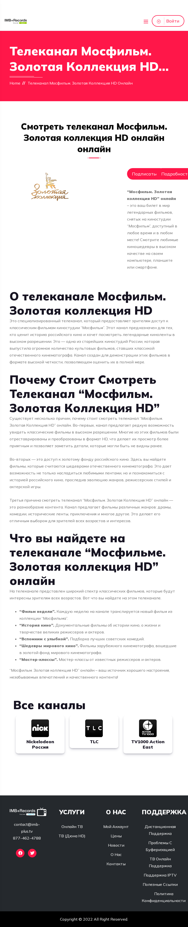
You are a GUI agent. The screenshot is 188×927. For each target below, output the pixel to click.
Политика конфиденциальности (164, 897)
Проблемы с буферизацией (160, 846)
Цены (116, 835)
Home (15, 83)
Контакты (116, 863)
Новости (116, 845)
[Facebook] (20, 853)
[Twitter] (32, 853)
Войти (172, 21)
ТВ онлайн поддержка (160, 862)
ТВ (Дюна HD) (72, 835)
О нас (116, 854)
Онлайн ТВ (72, 826)
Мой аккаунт (116, 826)
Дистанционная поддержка (160, 830)
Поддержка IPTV (160, 875)
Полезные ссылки (160, 884)
